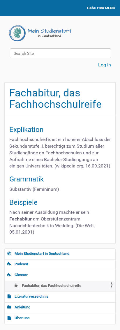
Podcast (21, 264)
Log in (104, 65)
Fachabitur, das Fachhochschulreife (51, 285)
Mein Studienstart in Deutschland (41, 253)
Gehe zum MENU (101, 8)
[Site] (40, 33)
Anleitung (22, 307)
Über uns (22, 318)
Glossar (21, 275)
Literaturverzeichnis (31, 296)
